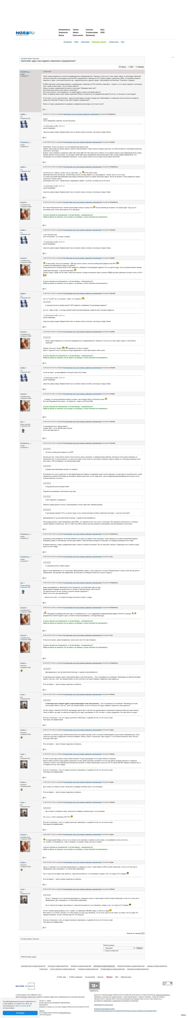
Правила (109, 977)
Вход (123, 42)
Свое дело (36, 58)
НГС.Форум (24, 58)
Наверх (183, 1015)
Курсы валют (78, 35)
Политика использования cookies (104, 1009)
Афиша (75, 32)
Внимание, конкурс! (99, 42)
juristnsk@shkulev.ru (65, 1013)
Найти (76, 42)
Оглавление (68, 42)
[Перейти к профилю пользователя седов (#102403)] (23, 708)
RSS (131, 67)
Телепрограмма (92, 32)
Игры (102, 29)
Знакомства (63, 32)
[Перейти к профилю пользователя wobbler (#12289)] (23, 127)
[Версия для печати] (43, 109)
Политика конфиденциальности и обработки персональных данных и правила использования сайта (125, 1011)
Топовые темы (113, 42)
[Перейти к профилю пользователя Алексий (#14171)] (25, 219)
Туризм (75, 29)
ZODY (102, 32)
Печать (123, 67)
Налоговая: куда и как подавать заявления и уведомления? (81, 114)
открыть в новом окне (111, 951)
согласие (22, 1006)
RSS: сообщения (76, 977)
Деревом (141, 67)
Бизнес (30, 58)
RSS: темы (62, 977)
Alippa (29, 956)
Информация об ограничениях (103, 1005)
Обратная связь (126, 977)
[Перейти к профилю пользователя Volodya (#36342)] (21, 671)
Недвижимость (64, 29)
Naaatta (34, 956)
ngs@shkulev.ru (39, 1011)
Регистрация (85, 42)
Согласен (20, 1013)
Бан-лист (101, 977)
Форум (61, 35)
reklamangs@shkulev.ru (163, 995)
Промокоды (90, 35)
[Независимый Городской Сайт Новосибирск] (25, 33)
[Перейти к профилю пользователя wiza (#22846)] (22, 432)
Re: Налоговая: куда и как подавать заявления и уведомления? (82, 142)
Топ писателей (90, 977)
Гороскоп (89, 29)
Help (116, 977)
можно (45, 119)
